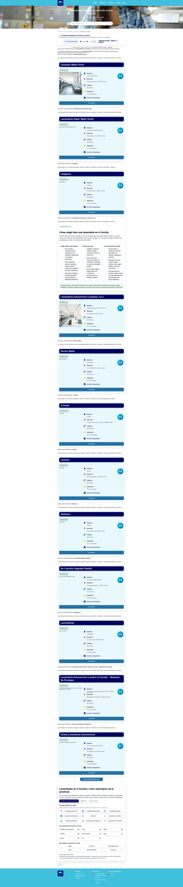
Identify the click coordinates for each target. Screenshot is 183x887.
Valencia (111, 3)
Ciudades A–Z (83, 800)
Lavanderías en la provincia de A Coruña (69, 800)
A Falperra (109, 47)
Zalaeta (113, 40)
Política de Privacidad (80, 875)
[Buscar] (110, 23)
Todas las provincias (93, 800)
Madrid (95, 3)
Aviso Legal (78, 873)
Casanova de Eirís (104, 40)
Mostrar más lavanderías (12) (91, 779)
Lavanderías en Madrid (100, 879)
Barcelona (103, 3)
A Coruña (60, 864)
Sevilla (118, 3)
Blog (124, 3)
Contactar (77, 878)
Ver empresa (91, 103)
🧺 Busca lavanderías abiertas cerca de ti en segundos (100, 875)
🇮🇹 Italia (110, 873)
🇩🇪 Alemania (111, 875)
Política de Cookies (79, 876)
